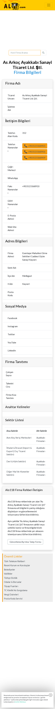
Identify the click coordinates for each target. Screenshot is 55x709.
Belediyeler (9, 569)
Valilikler (8, 573)
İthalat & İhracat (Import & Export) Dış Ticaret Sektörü (19, 451)
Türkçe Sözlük (10, 578)
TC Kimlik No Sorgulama (15, 590)
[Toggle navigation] (49, 5)
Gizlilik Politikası (20, 702)
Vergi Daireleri (11, 594)
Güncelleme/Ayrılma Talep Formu (25, 542)
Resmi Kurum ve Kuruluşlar (17, 565)
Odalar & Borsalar (13, 582)
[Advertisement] (27, 30)
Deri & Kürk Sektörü (16, 461)
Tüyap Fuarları (11, 586)
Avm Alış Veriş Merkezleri (18, 437)
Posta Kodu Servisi (13, 598)
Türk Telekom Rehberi (14, 561)
